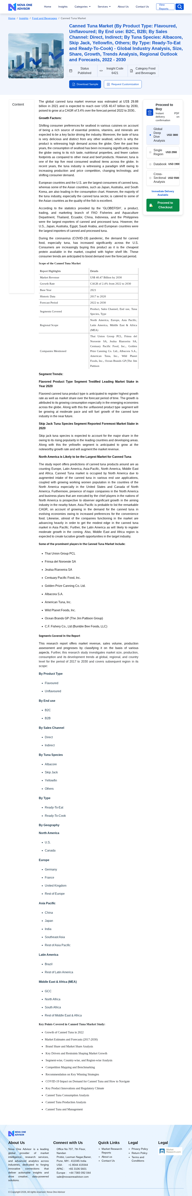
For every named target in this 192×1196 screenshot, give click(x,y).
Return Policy (139, 1152)
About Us (123, 6)
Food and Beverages (44, 18)
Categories (81, 6)
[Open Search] (180, 7)
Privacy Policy (140, 1148)
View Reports (163, 6)
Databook (160, 164)
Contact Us (142, 6)
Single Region (158, 152)
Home (47, 6)
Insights (63, 6)
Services (103, 6)
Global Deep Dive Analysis (159, 134)
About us (107, 1156)
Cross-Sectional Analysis (160, 178)
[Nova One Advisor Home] (20, 7)
